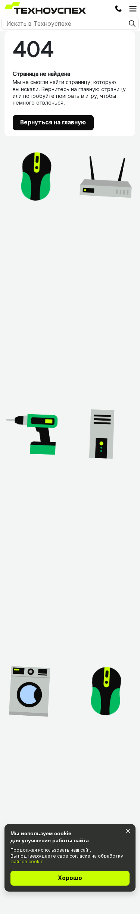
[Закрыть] (128, 831)
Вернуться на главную (53, 122)
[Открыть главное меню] (133, 8)
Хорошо (70, 878)
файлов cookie (27, 861)
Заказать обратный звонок (118, 8)
